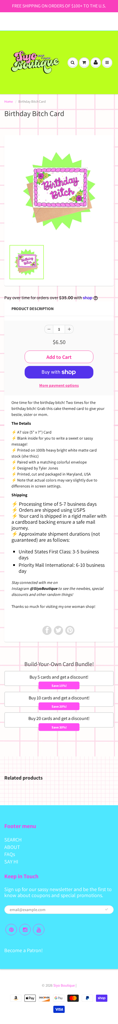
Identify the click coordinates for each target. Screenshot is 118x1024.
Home (8, 101)
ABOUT (12, 847)
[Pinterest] (11, 929)
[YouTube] (38, 929)
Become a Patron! (23, 950)
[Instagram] (25, 929)
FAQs (9, 854)
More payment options (59, 385)
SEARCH (13, 839)
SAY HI (11, 861)
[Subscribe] (107, 909)
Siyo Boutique (64, 985)
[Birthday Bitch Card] (59, 191)
